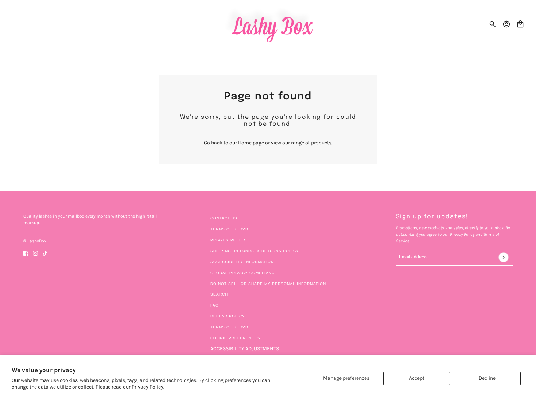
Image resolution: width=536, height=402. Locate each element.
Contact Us (223, 218)
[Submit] (503, 257)
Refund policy (227, 316)
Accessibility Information (242, 262)
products (321, 143)
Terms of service (231, 327)
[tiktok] (44, 252)
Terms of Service (231, 229)
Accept (416, 378)
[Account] (506, 24)
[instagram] (35, 252)
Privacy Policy (228, 240)
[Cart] (520, 24)
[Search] (493, 24)
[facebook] (25, 252)
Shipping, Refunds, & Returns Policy (254, 251)
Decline (487, 378)
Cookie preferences (235, 338)
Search (219, 294)
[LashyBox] (268, 24)
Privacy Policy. (148, 387)
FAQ (214, 305)
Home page (251, 143)
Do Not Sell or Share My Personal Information (268, 284)
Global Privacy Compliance (243, 273)
